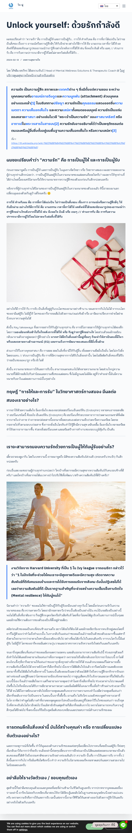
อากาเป (16, 124)
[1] (33, 103)
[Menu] (123, 6)
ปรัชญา (58, 103)
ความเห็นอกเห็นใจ (35, 110)
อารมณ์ (37, 96)
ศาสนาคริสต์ (105, 117)
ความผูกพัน (71, 96)
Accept (94, 826)
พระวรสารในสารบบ (40, 124)
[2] (56, 124)
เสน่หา (67, 110)
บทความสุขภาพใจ (31, 60)
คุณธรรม (89, 103)
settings (23, 829)
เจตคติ (64, 89)
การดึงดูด (50, 96)
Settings (114, 826)
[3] (114, 131)
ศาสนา (30, 117)
